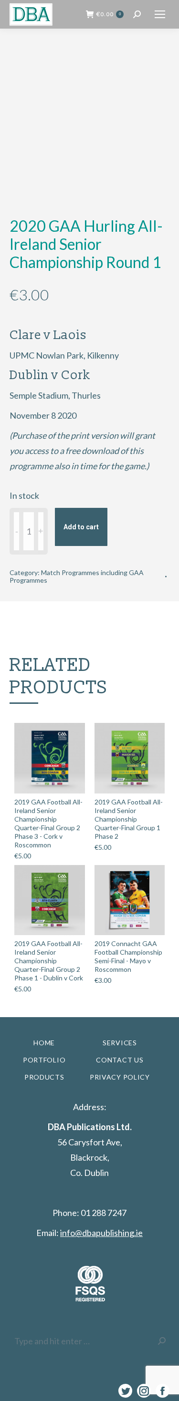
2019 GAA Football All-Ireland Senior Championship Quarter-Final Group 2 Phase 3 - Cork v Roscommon (48, 823)
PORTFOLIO (44, 1060)
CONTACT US (119, 1060)
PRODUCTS (44, 1077)
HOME (44, 1043)
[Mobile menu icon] (159, 14)
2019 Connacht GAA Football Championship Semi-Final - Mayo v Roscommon (128, 956)
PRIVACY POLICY (120, 1077)
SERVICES (120, 1043)
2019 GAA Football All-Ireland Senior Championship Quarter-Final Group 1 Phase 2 (129, 819)
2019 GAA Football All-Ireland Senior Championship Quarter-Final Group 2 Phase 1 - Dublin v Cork (48, 960)
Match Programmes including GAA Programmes (77, 576)
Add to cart (81, 527)
